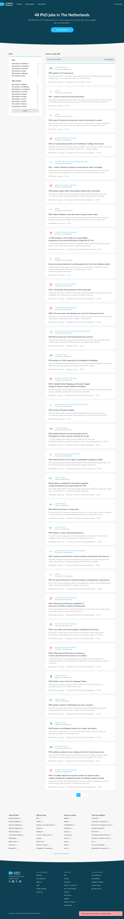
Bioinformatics (14, 842)
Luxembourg (68, 835)
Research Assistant (69, 902)
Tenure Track (40, 842)
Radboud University (61, 675)
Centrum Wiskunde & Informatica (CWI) (67, 454)
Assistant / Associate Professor (46, 825)
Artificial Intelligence (16, 821)
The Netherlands (66, 69)
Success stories (96, 885)
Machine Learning (15, 818)
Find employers (29, 4)
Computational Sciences (17, 835)
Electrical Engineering (16, 825)
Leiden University (60, 477)
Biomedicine (13, 848)
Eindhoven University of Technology (65, 138)
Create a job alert (63, 30)
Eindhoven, (58, 140)
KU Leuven (96, 818)
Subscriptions (96, 879)
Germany (67, 832)
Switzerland (68, 828)
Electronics (13, 845)
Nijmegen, (58, 677)
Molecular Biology (15, 832)
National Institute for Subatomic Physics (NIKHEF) (70, 551)
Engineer (39, 838)
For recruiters (118, 4)
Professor (40, 828)
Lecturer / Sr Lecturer (70, 885)
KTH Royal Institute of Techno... (102, 835)
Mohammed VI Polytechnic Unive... (103, 825)
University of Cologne (99, 845)
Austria (67, 842)
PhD (89, 82)
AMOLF (57, 91)
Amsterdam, (59, 93)
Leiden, (57, 479)
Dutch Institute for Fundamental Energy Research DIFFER (72, 331)
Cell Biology (13, 838)
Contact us (39, 892)
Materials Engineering (16, 828)
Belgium (67, 818)
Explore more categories (61, 853)
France (66, 848)
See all (25, 111)
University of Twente (61, 67)
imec (94, 842)
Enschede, (58, 69)
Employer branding (97, 882)
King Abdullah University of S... (101, 848)
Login (37, 885)
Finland (67, 845)
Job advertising (96, 875)
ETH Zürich (96, 832)
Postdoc (39, 821)
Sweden (67, 821)
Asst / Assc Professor (70, 889)
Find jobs (19, 4)
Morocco (67, 838)
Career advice (41, 4)
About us (39, 882)
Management (68, 905)
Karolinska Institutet (98, 828)
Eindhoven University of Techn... (102, 838)
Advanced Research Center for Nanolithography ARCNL (71, 161)
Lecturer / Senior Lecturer (44, 835)
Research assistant (42, 845)
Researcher (40, 832)
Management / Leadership (44, 848)
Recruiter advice (96, 889)
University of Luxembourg (100, 821)
